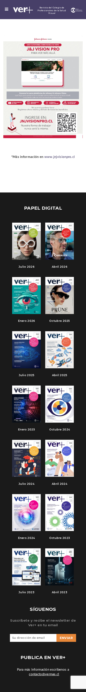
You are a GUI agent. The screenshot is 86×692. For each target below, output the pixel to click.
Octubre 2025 (59, 320)
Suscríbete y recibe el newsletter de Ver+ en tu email (43, 622)
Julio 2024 (26, 483)
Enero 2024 (26, 538)
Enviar (66, 638)
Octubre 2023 (59, 538)
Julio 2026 (26, 266)
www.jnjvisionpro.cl (59, 157)
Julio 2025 (26, 375)
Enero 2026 (26, 320)
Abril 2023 (59, 592)
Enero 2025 (26, 429)
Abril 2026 (59, 266)
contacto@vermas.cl (44, 674)
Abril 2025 (59, 375)
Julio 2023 (26, 592)
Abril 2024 (59, 483)
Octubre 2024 (59, 429)
